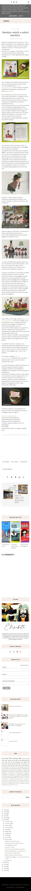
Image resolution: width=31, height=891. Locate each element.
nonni (8, 771)
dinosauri (5, 779)
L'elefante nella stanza (15, 706)
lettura (13, 768)
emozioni (19, 765)
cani (3, 762)
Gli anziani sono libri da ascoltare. (14, 843)
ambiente (4, 773)
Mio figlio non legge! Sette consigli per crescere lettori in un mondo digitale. (18, 716)
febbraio (7, 839)
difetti (27, 777)
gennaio (7, 860)
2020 (5, 818)
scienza (15, 758)
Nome (5, 674)
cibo (26, 767)
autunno (15, 784)
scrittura (8, 776)
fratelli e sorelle (6, 765)
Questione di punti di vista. (12, 841)
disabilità (4, 784)
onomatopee (19, 767)
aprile (7, 835)
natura (9, 764)
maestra (5, 782)
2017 (5, 864)
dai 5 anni (15, 29)
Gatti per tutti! (13, 741)
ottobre (7, 825)
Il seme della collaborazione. (12, 853)
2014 (5, 870)
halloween (26, 765)
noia (3, 776)
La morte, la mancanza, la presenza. (15, 849)
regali (25, 762)
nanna (10, 762)
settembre (8, 827)
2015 (5, 868)
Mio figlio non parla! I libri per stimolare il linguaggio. (17, 724)
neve (11, 777)
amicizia (24, 758)
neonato (17, 782)
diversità (4, 760)
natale (19, 760)
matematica (24, 774)
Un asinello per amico (15, 732)
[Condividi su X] (11, 477)
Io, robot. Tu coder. (10, 847)
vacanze (5, 783)
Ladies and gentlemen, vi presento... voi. (15, 851)
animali (5, 758)
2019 (5, 819)
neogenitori (11, 782)
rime (3, 764)
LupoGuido (10, 91)
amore (26, 768)
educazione (20, 776)
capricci (26, 779)
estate (10, 780)
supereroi (12, 774)
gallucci (16, 780)
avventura (6, 767)
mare (18, 774)
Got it (21, 16)
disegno (17, 762)
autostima (5, 770)
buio (17, 783)
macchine (9, 784)
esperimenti (19, 773)
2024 (5, 810)
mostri (4, 771)
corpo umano (5, 768)
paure (13, 765)
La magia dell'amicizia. (11, 845)
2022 (5, 814)
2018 (5, 862)
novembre (8, 823)
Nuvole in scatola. (22, 884)
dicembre (8, 821)
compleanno (22, 777)
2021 (5, 816)
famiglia (12, 779)
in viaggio (21, 780)
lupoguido (23, 461)
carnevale (21, 783)
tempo (27, 782)
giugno (7, 831)
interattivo (5, 774)
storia (14, 776)
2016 (5, 866)
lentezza (27, 780)
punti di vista (24, 771)
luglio (6, 829)
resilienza (22, 782)
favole (26, 776)
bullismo (11, 773)
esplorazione (5, 780)
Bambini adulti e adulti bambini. (13, 855)
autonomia (11, 783)
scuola (16, 764)
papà (25, 760)
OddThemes (20, 887)
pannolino (20, 768)
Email (5, 667)
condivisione (24, 764)
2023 (5, 812)
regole (15, 777)
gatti (26, 773)
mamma (25, 770)
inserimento (5, 777)
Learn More (13, 16)
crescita (12, 770)
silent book (15, 771)
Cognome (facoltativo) (9, 681)
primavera (19, 779)
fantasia (12, 760)
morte (12, 767)
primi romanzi (7, 469)
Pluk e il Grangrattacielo (9, 416)
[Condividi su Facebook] (7, 477)
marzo (7, 837)
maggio (7, 833)
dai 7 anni (15, 461)
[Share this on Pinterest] (15, 477)
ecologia (18, 770)
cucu (27, 783)
